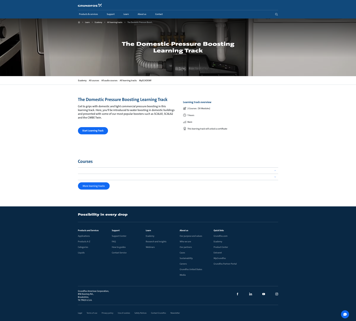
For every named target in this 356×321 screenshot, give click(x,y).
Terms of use (92, 313)
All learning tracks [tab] (128, 80)
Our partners (186, 247)
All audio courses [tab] (109, 80)
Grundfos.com (221, 235)
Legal (80, 313)
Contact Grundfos (158, 313)
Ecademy (150, 235)
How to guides (119, 247)
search (276, 14)
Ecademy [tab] (82, 80)
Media (183, 274)
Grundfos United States (191, 269)
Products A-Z (84, 241)
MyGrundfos (220, 258)
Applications (84, 235)
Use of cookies (124, 313)
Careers (183, 263)
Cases (182, 252)
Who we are (185, 241)
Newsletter (175, 313)
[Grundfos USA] (79, 22)
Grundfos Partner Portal (225, 263)
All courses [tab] (94, 80)
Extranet (218, 252)
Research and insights (156, 241)
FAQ (114, 241)
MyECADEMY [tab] (145, 80)
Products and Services (88, 230)
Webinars (150, 247)
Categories (83, 247)
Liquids (81, 252)
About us (184, 230)
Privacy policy (107, 313)
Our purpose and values (191, 235)
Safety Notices (140, 313)
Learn (148, 230)
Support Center (119, 235)
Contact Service (119, 252)
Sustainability (186, 258)
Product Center (221, 247)
